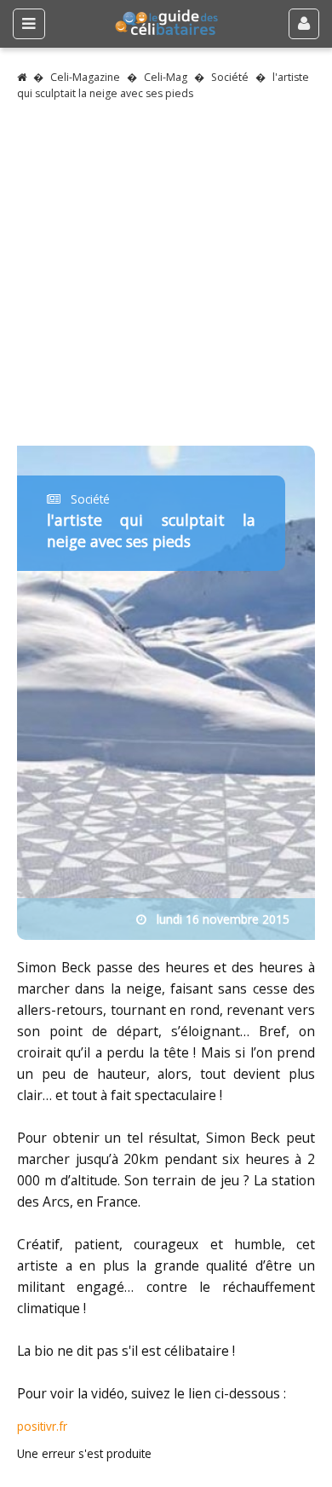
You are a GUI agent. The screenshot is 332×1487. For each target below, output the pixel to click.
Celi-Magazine (85, 77)
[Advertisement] (166, 279)
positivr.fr (42, 1426)
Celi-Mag (165, 77)
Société (230, 77)
